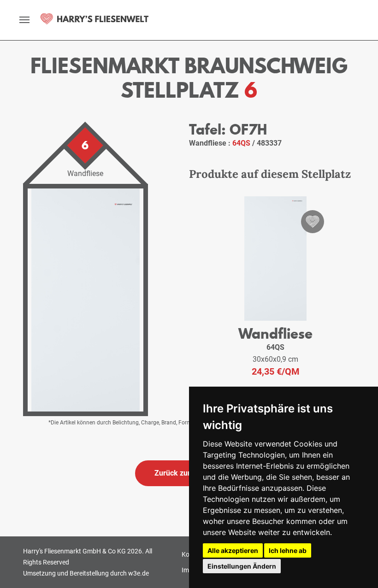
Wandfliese (275, 333)
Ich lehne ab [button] (288, 550)
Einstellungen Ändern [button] (241, 566)
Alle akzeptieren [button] (232, 550)
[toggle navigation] (24, 20)
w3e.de (138, 573)
